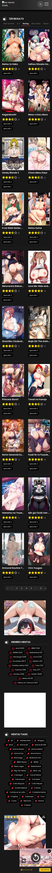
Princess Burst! (10, 399)
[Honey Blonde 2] (13, 153)
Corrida (37, 788)
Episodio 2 (7, 124)
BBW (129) (35, 648)
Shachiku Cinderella (13, 341)
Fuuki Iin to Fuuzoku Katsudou (39, 455)
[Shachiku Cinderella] (13, 322)
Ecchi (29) (37, 657)
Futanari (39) (20, 670)
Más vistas (36, 23)
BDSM (35, 762)
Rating (26, 23)
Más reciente (8, 23)
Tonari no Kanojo (37, 399)
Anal (11, 745)
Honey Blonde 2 (10, 173)
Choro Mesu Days (37, 173)
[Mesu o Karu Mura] (39, 95)
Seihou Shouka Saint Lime (39, 64)
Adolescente (25, 740)
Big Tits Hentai (20, 770)
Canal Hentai (35, 775)
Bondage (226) (19, 657)
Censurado (20, 779)
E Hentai (27, 805)
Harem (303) (36, 674)
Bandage (18, 758)
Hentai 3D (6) (27, 678)
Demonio (27, 801)
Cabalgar (18, 775)
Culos (14, 801)
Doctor (41, 801)
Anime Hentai (37, 749)
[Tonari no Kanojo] (39, 380)
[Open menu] (46, 4)
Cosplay (14, 796)
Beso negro (19, 766)
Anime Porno (35, 753)
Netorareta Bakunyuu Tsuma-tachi (13, 286)
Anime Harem (18, 749)
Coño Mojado (18, 783)
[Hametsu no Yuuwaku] (13, 493)
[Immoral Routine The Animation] (13, 548)
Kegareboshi (9, 114)
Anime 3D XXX (40, 745)
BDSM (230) (18, 652)
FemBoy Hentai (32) (20, 665)
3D (11, 740)
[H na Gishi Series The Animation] (13, 208)
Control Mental (20, 788)
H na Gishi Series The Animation (13, 228)
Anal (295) (19, 648)
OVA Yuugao (35, 568)
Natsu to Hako (10, 64)
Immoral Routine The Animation (13, 568)
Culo (42, 796)
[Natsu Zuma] (39, 208)
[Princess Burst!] (13, 380)
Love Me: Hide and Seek (39, 286)
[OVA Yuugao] (39, 548)
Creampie (29, 796)
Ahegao (40, 740)
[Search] (40, 4)
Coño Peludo (36, 783)
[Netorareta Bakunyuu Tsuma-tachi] (13, 267)
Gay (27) (36, 670)
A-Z (18, 23)
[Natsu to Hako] (13, 45)
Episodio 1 (7, 73)
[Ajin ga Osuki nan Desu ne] (39, 493)
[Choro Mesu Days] (39, 153)
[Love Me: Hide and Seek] (39, 267)
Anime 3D (24, 745)
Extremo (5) (37, 661)
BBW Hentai (22, 762)
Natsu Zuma (35, 228)
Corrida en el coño (17, 792)
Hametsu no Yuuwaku (13, 513)
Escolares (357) (19, 661)
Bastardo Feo (35, 758)
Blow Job (37, 770)
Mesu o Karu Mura (38, 114)
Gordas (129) (18, 674)
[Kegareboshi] (13, 95)
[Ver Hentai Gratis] (9, 4)
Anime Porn (19, 753)
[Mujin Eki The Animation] (39, 322)
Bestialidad (36, 766)
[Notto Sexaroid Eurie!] (13, 435)
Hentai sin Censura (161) (27, 682)
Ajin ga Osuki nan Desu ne (39, 513)
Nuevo (46, 23)
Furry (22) (39, 665)
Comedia (35, 779)
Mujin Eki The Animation (39, 341)
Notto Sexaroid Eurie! (13, 455)
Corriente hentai (39, 792)
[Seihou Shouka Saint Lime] (39, 45)
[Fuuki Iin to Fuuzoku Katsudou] (39, 435)
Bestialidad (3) (35, 652)
